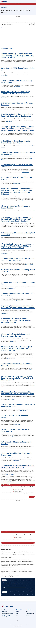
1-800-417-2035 (4, 611)
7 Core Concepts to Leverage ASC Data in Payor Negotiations (16, 365)
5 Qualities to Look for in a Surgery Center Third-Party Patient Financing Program (17, 115)
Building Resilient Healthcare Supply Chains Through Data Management (18, 534)
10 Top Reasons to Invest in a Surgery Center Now (18, 283)
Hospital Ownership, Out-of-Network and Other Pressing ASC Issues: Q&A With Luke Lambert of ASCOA (17, 55)
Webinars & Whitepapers (30, 613)
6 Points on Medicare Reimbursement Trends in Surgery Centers (15, 335)
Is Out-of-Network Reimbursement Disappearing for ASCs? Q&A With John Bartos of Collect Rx (16, 320)
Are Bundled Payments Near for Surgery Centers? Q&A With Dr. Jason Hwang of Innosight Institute (16, 348)
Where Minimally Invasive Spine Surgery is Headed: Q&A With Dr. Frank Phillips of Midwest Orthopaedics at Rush (17, 246)
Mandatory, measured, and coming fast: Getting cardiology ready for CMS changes (18, 487)
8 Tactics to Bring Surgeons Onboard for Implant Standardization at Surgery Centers (17, 393)
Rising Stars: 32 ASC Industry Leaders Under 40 (18, 69)
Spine (17, 613)
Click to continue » (19, 62)
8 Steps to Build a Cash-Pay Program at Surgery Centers (15, 207)
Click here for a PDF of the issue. (7, 48)
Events (27, 611)
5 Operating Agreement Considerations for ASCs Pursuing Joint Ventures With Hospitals (18, 307)
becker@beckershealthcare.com (7, 613)
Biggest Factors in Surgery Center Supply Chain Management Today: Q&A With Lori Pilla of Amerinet (17, 378)
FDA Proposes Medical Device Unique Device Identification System (18, 405)
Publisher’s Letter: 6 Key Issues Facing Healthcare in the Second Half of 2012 (15, 93)
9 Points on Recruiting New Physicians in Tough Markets (16, 454)
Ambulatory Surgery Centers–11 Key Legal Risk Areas (17, 104)
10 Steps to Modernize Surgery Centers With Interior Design (18, 294)
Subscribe (17, 3)
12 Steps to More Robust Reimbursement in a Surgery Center (18, 153)
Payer (17, 617)
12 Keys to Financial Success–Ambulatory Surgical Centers (16, 81)
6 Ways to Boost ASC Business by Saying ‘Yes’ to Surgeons (18, 234)
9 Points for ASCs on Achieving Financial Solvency (16, 178)
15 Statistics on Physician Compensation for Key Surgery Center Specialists (17, 467)
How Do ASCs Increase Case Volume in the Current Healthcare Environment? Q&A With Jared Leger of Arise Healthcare (17, 219)
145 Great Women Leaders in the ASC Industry (15, 416)
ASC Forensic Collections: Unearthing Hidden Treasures (18, 271)
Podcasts (27, 615)
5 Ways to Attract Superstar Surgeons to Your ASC (16, 443)
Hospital (17, 611)
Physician (17, 620)
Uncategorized (3, 7)
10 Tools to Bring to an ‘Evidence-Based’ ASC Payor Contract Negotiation (17, 259)
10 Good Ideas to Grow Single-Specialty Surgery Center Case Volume (15, 142)
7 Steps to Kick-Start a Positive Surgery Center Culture (15, 430)
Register (31, 496)
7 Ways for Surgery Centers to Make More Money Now (17, 166)
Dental (17, 615)
